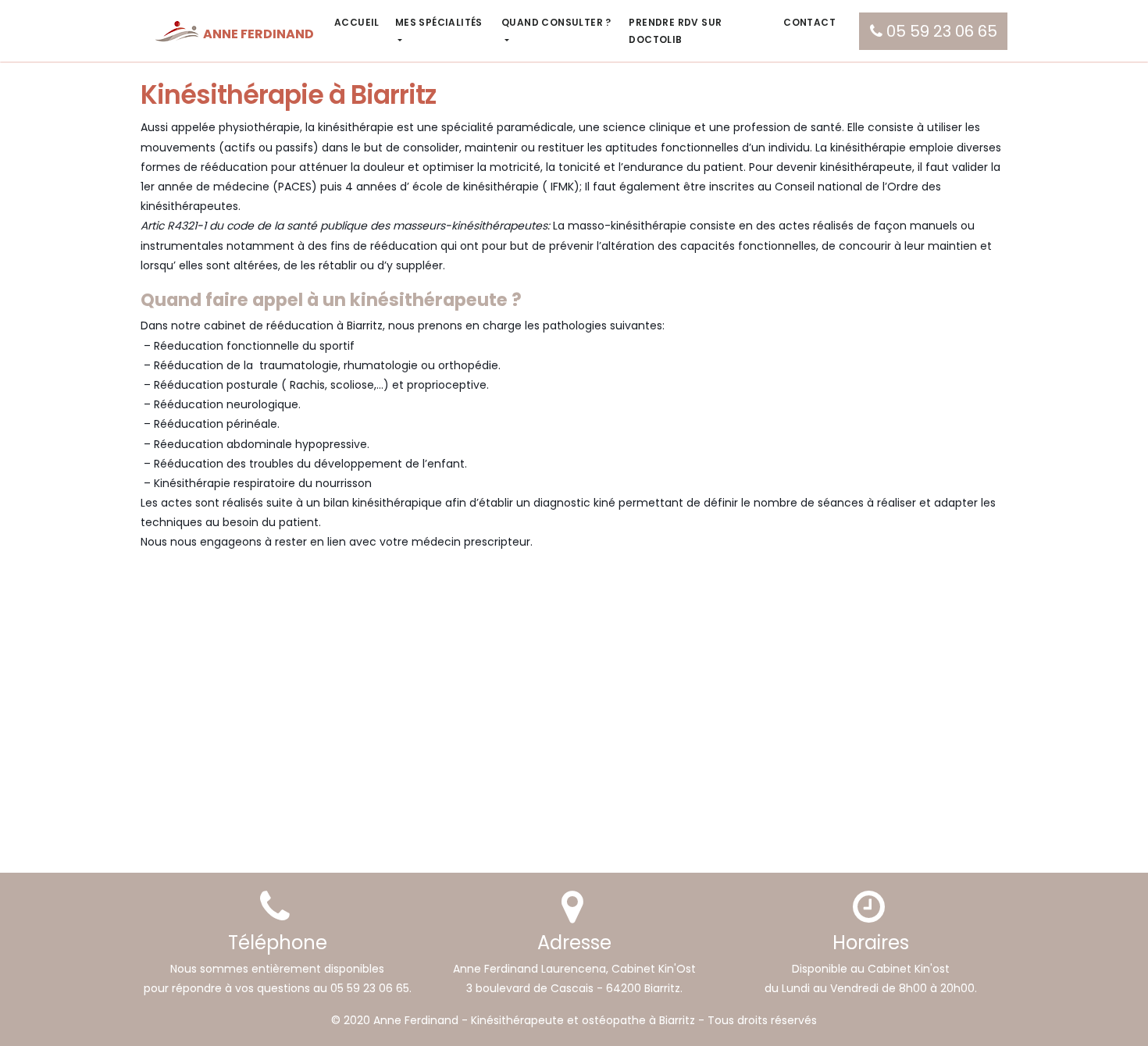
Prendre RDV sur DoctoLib (675, 31)
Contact (809, 22)
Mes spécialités (439, 22)
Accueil (357, 22)
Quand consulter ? (556, 22)
